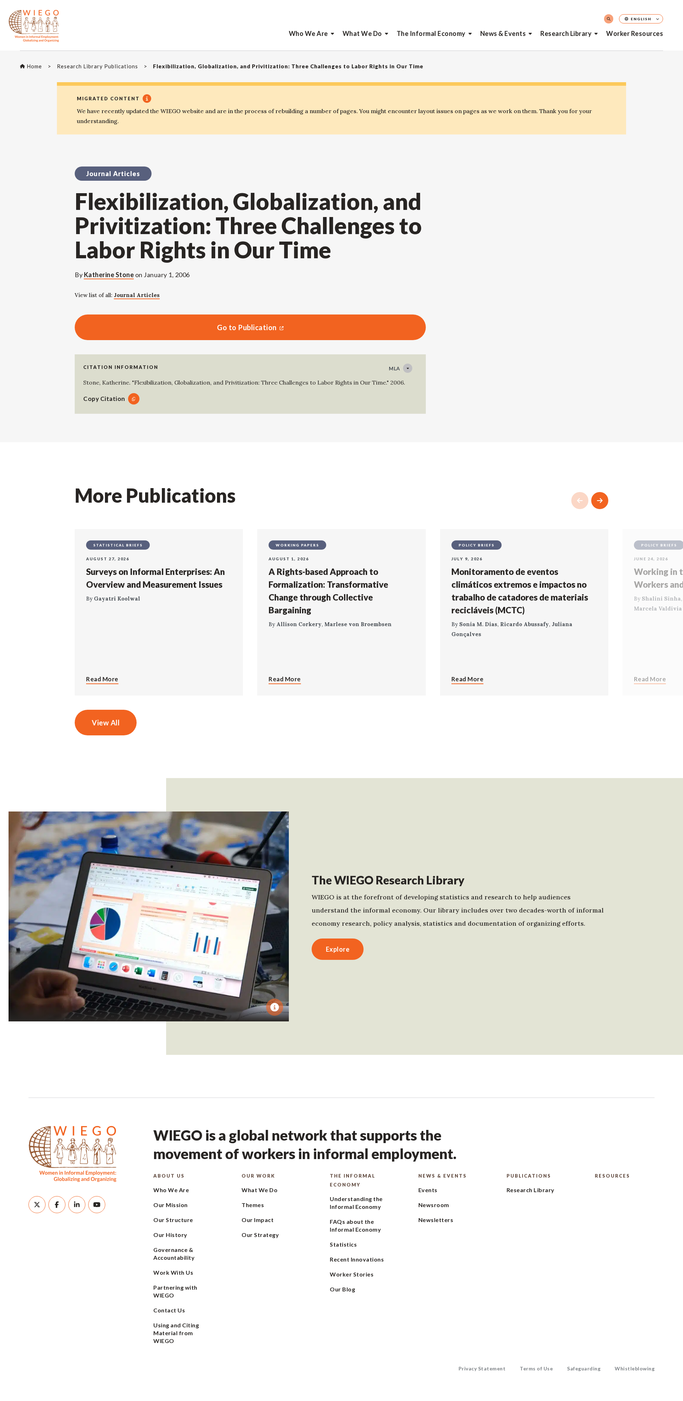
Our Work (258, 1176)
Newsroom (433, 1204)
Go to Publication (176, 327)
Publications (529, 1176)
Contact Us (169, 1310)
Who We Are (308, 33)
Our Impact (258, 1219)
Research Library (566, 33)
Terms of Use (536, 1368)
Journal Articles (137, 295)
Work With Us (173, 1272)
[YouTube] (96, 1204)
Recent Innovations (357, 1259)
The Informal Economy (431, 33)
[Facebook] (56, 1204)
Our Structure (173, 1219)
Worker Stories (352, 1274)
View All (106, 722)
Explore (338, 949)
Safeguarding (583, 1368)
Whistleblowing (635, 1368)
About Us (169, 1176)
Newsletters (436, 1219)
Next (599, 500)
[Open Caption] (274, 1007)
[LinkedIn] (76, 1204)
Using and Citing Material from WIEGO (176, 1333)
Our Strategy (260, 1234)
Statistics (343, 1244)
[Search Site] (608, 18)
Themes (253, 1204)
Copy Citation (104, 398)
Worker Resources (634, 33)
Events (428, 1189)
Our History (170, 1234)
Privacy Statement (482, 1368)
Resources (612, 1176)
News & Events (503, 33)
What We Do (362, 33)
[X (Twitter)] (37, 1204)
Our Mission (170, 1204)
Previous (579, 500)
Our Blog (342, 1289)
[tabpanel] (149, 916)
